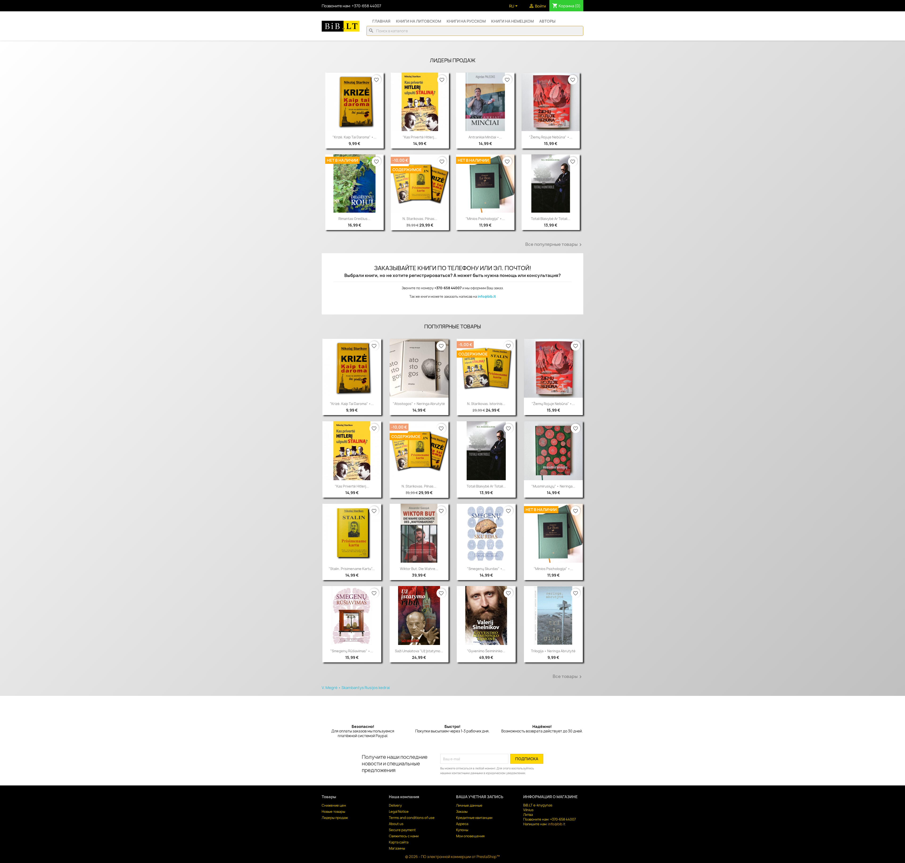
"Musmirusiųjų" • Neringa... (553, 486)
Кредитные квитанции (474, 817)
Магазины (397, 848)
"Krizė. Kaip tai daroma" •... (354, 137)
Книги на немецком (512, 21)
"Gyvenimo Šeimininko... (486, 651)
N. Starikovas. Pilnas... (420, 218)
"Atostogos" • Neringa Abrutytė (419, 403)
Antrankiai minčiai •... (485, 137)
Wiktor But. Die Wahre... (419, 568)
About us (396, 824)
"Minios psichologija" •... (485, 218)
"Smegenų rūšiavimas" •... (351, 651)
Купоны (462, 830)
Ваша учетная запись (479, 796)
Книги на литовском (418, 21)
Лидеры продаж (335, 817)
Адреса (462, 824)
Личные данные (469, 805)
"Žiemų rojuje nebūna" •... (550, 137)
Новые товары (333, 811)
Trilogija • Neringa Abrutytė (553, 651)
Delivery (395, 805)
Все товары (568, 677)
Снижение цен (334, 805)
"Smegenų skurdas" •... (486, 568)
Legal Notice (399, 811)
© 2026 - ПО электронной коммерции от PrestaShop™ (452, 856)
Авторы (547, 21)
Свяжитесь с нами (404, 836)
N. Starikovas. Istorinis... (486, 403)
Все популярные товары (554, 245)
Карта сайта (398, 842)
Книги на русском (466, 21)
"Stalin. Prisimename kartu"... (352, 568)
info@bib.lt (487, 296)
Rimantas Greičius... (354, 218)
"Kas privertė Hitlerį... (420, 137)
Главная (381, 21)
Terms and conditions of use (412, 817)
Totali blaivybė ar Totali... (550, 218)
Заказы (462, 811)
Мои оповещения (470, 836)
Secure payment (402, 830)
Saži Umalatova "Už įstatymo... (419, 651)
